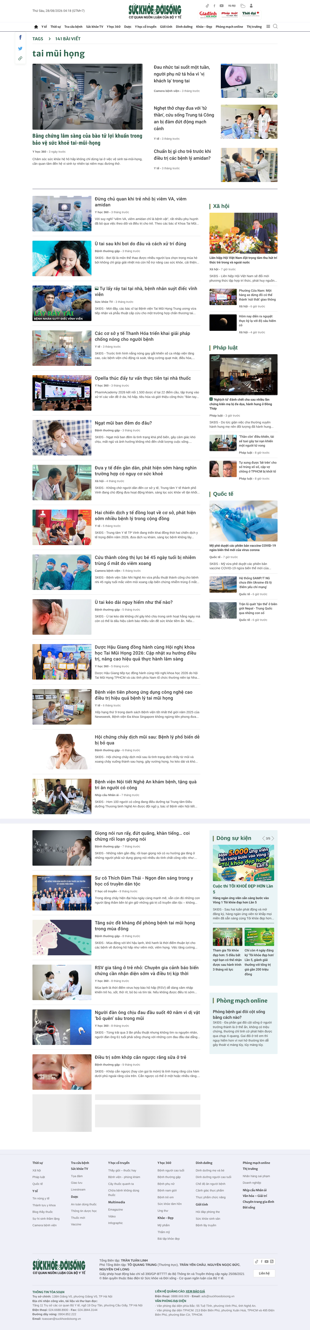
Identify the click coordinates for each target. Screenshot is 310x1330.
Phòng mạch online (229, 27)
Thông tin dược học (84, 1211)
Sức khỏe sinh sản (208, 1218)
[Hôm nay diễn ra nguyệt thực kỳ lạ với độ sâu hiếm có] (223, 322)
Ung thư (162, 1210)
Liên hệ (264, 1273)
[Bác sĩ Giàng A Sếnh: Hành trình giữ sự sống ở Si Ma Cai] (259, 937)
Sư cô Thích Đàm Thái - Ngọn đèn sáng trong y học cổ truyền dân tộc (144, 881)
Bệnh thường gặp (169, 1177)
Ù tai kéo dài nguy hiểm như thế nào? (134, 602)
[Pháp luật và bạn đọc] (230, 15)
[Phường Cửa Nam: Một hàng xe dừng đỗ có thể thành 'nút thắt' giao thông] (223, 297)
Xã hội (221, 206)
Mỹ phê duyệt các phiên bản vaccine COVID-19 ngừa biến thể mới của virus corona (242, 548)
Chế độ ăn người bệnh (210, 1184)
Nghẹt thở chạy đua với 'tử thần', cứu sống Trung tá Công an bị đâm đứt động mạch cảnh (184, 118)
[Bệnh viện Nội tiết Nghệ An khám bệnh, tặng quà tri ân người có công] (61, 796)
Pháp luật (225, 348)
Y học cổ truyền (145, 27)
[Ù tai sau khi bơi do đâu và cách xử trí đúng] (61, 258)
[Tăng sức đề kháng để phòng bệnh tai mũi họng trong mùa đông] (61, 937)
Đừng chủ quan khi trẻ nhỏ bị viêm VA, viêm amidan (141, 201)
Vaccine (76, 1224)
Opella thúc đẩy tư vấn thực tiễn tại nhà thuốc (143, 378)
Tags (38, 38)
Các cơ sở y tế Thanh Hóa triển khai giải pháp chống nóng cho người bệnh (142, 336)
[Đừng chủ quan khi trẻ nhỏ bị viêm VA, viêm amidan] (61, 213)
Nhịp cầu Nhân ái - (108, 795)
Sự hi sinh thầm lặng (45, 1218)
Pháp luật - (216, 415)
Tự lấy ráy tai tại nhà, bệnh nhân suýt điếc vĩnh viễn (146, 291)
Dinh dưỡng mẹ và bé (210, 1170)
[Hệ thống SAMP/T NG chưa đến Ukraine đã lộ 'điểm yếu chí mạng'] (223, 584)
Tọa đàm (77, 1176)
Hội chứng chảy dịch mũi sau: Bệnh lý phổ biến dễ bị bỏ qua (147, 740)
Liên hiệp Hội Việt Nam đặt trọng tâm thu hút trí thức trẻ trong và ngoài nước (243, 260)
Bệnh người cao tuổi (170, 1170)
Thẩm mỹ (163, 1232)
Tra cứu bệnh (73, 27)
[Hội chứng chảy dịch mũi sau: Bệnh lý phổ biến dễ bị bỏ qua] (61, 751)
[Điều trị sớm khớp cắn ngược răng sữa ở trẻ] (61, 1072)
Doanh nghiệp (252, 1182)
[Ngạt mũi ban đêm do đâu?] (61, 437)
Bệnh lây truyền (206, 1225)
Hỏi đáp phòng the (208, 1212)
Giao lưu (76, 1182)
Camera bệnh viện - (168, 91)
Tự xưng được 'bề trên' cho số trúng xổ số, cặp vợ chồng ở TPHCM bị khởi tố (258, 467)
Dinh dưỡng (184, 27)
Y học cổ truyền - (107, 891)
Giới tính (166, 27)
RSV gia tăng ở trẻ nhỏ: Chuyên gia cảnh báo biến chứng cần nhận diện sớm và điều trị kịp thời (147, 970)
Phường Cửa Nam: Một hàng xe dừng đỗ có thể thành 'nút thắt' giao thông (257, 295)
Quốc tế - (215, 557)
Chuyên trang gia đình (258, 1202)
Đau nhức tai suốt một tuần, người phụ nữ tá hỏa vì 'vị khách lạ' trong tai (182, 73)
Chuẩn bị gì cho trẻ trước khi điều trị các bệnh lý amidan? (182, 155)
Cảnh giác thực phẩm (210, 1190)
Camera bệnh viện (44, 1225)
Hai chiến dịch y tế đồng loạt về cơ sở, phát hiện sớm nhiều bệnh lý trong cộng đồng (145, 515)
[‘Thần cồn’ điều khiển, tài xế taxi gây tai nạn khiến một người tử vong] (223, 443)
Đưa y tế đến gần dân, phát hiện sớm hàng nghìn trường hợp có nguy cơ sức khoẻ (146, 470)
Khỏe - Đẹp (204, 27)
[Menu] (268, 26)
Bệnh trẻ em (165, 1197)
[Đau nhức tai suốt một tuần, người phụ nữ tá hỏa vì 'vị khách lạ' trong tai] (249, 81)
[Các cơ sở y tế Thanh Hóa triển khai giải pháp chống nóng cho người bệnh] (61, 348)
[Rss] (272, 1262)
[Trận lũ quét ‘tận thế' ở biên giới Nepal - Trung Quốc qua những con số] (223, 610)
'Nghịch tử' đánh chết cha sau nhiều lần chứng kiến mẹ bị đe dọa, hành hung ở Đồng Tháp (240, 404)
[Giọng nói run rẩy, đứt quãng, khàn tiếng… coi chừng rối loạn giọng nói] (61, 848)
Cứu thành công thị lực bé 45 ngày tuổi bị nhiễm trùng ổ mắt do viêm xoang (145, 560)
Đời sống (249, 1207)
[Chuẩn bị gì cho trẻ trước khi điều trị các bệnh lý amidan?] (249, 165)
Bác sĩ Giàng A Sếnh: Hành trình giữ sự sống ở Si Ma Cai (259, 955)
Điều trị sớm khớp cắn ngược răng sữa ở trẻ (140, 1057)
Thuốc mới (78, 1217)
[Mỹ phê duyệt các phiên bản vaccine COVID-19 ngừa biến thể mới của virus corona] (243, 521)
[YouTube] (222, 5)
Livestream (78, 1189)
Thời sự (55, 27)
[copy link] (20, 58)
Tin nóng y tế (40, 1198)
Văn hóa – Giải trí (255, 1196)
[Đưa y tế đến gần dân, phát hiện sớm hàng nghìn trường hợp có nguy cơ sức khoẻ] (61, 482)
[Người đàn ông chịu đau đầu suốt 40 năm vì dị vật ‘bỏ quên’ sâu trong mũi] (61, 1027)
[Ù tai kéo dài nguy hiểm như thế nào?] (61, 617)
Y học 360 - (40, 151)
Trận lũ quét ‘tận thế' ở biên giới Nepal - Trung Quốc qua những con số (258, 608)
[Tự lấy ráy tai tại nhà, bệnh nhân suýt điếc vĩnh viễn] (61, 303)
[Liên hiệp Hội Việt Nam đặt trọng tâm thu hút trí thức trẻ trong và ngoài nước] (243, 233)
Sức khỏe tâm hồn (169, 1204)
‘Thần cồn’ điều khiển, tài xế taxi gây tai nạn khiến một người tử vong (256, 441)
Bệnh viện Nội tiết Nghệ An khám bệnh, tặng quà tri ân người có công (146, 784)
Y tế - (158, 138)
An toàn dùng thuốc (84, 1204)
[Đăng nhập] (251, 5)
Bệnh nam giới (167, 1190)
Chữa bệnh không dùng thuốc (123, 1193)
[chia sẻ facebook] (20, 37)
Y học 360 (114, 27)
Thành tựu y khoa (44, 1205)
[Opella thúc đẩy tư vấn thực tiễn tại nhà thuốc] (61, 393)
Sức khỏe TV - (105, 301)
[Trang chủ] (36, 26)
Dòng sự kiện (234, 838)
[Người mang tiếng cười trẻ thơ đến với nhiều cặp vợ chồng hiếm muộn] (243, 863)
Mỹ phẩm (163, 1225)
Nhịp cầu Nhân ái (255, 1190)
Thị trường (254, 27)
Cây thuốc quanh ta (121, 1184)
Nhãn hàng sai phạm (256, 1176)
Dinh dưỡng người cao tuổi (213, 1177)
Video (112, 1216)
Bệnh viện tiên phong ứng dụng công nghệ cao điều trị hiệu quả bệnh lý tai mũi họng (143, 695)
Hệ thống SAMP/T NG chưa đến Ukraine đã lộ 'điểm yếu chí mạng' (255, 583)
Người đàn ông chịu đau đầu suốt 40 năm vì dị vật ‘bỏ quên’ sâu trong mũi (147, 1015)
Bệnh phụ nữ (166, 1184)
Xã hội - (100, 481)
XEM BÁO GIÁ (195, 1291)
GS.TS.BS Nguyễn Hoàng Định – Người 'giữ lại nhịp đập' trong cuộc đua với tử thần (227, 960)
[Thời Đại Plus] (251, 14)
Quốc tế (223, 494)
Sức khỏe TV (94, 27)
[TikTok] (207, 6)
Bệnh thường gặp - (108, 251)
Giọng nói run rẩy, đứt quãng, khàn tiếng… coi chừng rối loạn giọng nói (142, 836)
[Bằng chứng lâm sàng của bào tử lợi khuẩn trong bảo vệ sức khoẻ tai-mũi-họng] (87, 97)
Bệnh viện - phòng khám (124, 1177)
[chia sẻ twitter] (20, 48)
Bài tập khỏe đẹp (168, 1238)
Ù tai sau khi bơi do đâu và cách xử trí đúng (140, 243)
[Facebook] (214, 5)
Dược (127, 27)
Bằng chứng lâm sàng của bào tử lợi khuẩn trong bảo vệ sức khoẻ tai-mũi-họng (87, 139)
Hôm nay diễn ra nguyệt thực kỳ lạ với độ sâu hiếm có (257, 321)
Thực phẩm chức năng (211, 1197)
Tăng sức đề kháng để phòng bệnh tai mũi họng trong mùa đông (145, 925)
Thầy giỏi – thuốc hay (122, 1170)
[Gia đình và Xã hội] (208, 15)
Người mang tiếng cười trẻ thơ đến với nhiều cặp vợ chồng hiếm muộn (240, 900)
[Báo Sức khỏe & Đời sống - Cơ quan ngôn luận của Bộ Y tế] (155, 11)
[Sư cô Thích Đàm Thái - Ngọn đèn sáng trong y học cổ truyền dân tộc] (61, 892)
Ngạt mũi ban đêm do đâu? (123, 423)
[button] (263, 838)
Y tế (44, 27)
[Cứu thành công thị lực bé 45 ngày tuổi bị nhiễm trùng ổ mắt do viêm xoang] (61, 572)
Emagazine (115, 1209)
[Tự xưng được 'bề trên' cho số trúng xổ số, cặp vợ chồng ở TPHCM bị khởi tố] (223, 469)
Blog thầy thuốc (42, 1212)
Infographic (115, 1223)
